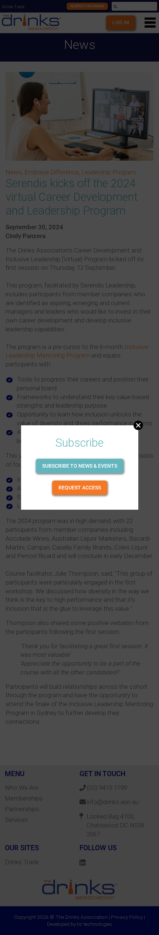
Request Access (79, 488)
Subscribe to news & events (79, 466)
